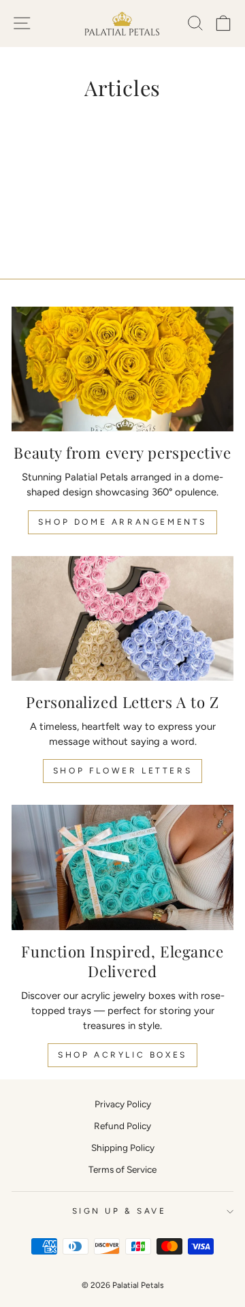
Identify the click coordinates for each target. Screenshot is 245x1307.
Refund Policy (122, 1125)
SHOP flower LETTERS (122, 770)
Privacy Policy (123, 1103)
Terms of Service (122, 1169)
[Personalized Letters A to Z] (122, 618)
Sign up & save (119, 1211)
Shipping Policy (122, 1147)
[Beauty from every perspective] (122, 369)
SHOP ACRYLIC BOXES (122, 1055)
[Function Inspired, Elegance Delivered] (122, 867)
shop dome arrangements (122, 522)
